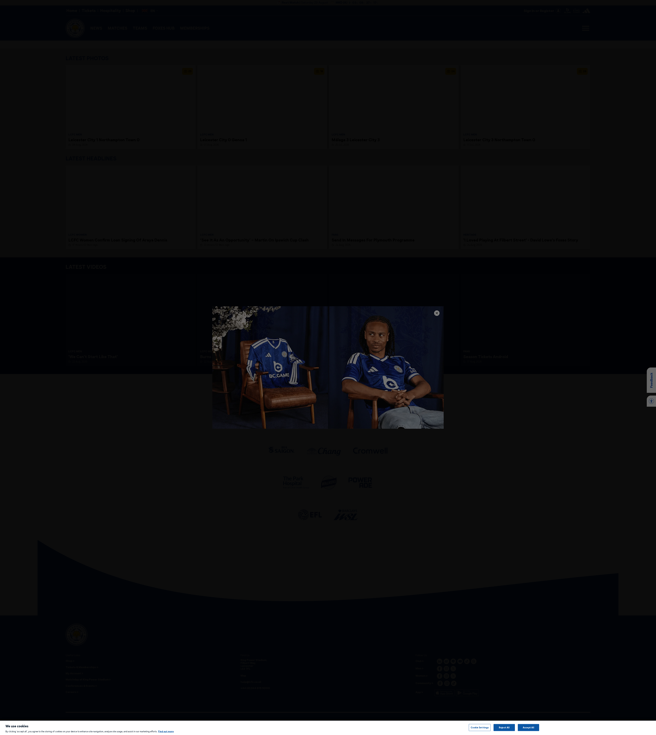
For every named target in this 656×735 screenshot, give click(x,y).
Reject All (504, 727)
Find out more (166, 731)
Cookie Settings (480, 727)
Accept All (528, 727)
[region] (328, 728)
